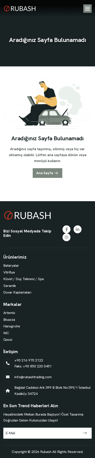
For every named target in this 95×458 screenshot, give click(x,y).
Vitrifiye (9, 272)
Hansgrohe (11, 326)
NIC (6, 333)
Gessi (7, 339)
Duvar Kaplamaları (17, 292)
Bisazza (9, 319)
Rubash (45, 451)
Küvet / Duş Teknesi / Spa (23, 279)
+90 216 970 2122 (28, 360)
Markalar (12, 304)
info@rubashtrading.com (33, 377)
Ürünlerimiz (15, 257)
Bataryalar (11, 265)
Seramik (9, 285)
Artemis (9, 312)
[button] (87, 8)
